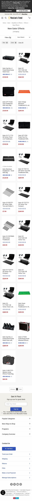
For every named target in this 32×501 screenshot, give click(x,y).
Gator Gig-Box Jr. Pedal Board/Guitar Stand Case (8, 70)
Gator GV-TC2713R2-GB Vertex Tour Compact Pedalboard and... (23, 271)
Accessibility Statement (8, 495)
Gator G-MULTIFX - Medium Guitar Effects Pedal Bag (8, 372)
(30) (12, 108)
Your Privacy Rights (7, 493)
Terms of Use (11, 8)
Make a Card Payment (9, 473)
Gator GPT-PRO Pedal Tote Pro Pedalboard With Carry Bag (23, 137)
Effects (26, 23)
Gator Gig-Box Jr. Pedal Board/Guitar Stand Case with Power (8, 338)
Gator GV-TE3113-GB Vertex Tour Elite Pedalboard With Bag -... (24, 170)
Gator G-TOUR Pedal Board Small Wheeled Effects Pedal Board (23, 338)
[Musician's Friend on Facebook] (11, 484)
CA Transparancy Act (19, 493)
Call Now (9, 448)
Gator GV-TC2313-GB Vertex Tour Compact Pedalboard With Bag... (8, 271)
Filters (7, 37)
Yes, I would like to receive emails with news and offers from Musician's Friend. (15, 412)
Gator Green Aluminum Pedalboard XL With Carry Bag (24, 305)
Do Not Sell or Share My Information (10, 490)
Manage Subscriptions (9, 477)
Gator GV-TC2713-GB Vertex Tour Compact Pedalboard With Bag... (23, 204)
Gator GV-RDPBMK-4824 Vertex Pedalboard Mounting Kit (8, 238)
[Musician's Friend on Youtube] (17, 484)
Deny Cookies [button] (8, 10)
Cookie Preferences (20, 8)
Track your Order (7, 454)
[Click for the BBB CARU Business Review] (16, 498)
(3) (11, 74)
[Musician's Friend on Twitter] (14, 484)
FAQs (3, 468)
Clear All (20, 42)
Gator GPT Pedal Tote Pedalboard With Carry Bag (7, 103)
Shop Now (24, 14)
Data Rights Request (25, 490)
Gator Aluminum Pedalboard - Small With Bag (8, 170)
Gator (8, 23)
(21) (27, 141)
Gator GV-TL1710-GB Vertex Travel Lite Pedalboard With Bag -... (8, 137)
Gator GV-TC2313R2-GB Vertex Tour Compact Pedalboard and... (23, 238)
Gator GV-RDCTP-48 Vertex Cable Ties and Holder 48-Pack (8, 204)
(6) (11, 175)
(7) (11, 343)
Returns (4, 463)
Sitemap (27, 493)
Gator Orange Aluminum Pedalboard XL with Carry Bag (24, 103)
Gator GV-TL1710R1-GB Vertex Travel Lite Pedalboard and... (8, 305)
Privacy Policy (16, 2)
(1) (27, 108)
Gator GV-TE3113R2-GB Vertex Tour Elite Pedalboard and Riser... (23, 70)
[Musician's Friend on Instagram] (20, 484)
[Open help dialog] (3, 492)
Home (4, 23)
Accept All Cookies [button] (23, 10)
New (4, 42)
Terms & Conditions (21, 491)
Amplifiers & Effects (17, 23)
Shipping (5, 459)
